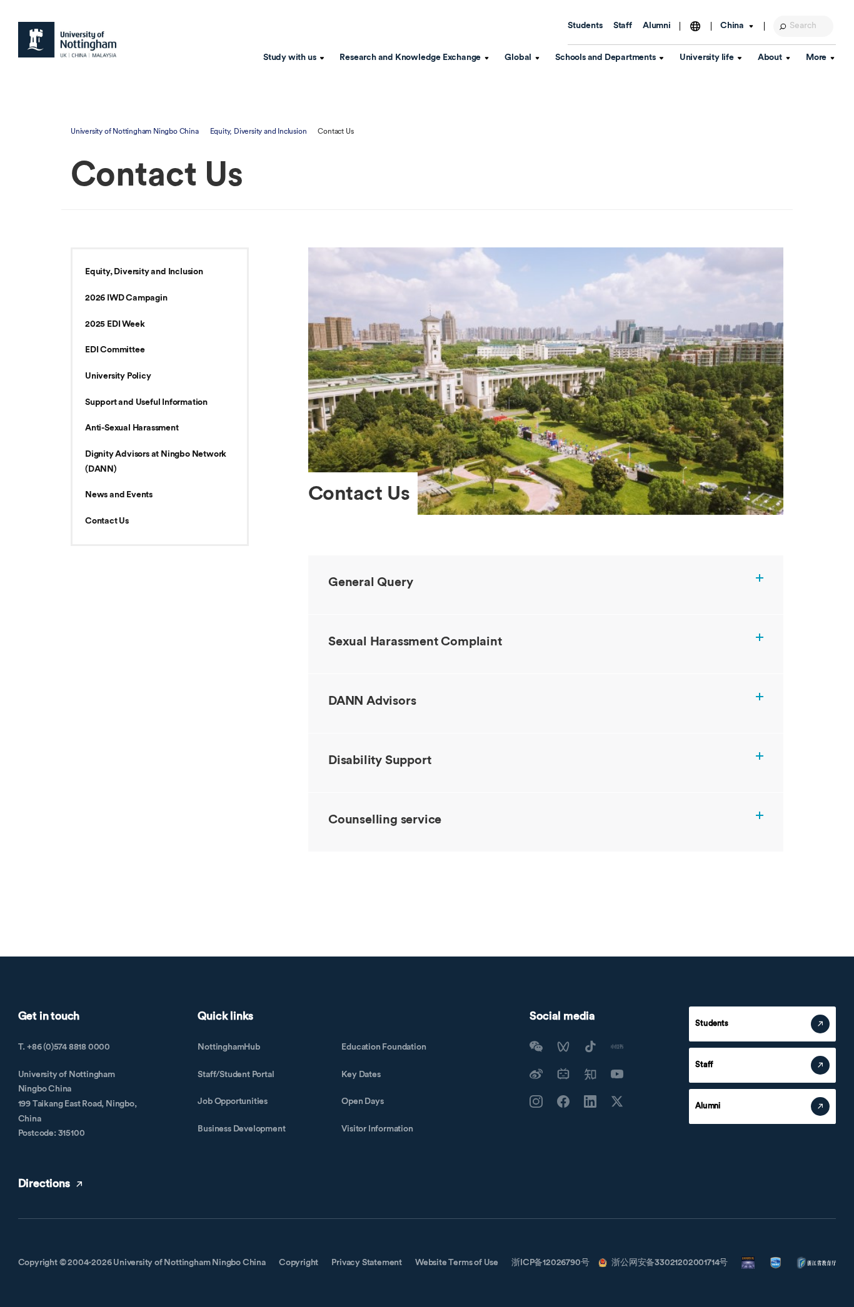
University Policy (118, 376)
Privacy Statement (366, 1262)
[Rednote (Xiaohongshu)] (617, 1046)
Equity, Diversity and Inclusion (258, 131)
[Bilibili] (563, 1074)
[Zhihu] (590, 1074)
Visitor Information (377, 1129)
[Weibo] (536, 1074)
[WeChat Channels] (563, 1046)
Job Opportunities (233, 1101)
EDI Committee (114, 349)
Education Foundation (383, 1047)
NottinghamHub (228, 1047)
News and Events (119, 494)
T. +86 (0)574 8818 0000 (64, 1047)
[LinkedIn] (590, 1101)
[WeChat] (536, 1046)
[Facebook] (563, 1101)
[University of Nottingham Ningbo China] (67, 39)
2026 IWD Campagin (126, 298)
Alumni (657, 25)
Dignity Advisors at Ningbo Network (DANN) (155, 462)
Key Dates (360, 1074)
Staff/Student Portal (236, 1074)
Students (585, 25)
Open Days (362, 1101)
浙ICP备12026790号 (550, 1262)
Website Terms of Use (456, 1262)
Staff (622, 25)
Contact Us (107, 521)
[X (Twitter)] (617, 1101)
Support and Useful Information (146, 402)
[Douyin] (590, 1046)
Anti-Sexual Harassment (132, 428)
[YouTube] (617, 1074)
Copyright (298, 1262)
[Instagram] (536, 1101)
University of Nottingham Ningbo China (135, 131)
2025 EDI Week (114, 324)
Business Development (241, 1129)
